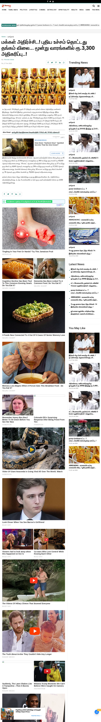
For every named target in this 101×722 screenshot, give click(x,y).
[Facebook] (48, 1)
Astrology (52, 10)
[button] (98, 6)
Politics (23, 10)
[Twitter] (50, 1)
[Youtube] (53, 1)
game (88, 10)
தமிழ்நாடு (11, 37)
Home (4, 10)
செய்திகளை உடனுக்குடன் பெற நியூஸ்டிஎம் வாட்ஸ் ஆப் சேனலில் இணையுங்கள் (29, 201)
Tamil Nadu (13, 10)
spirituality (63, 10)
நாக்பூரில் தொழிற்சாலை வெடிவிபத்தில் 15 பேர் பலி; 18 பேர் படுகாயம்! (36, 132)
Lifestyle (33, 10)
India (81, 10)
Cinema (42, 10)
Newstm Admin (9, 59)
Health (74, 10)
